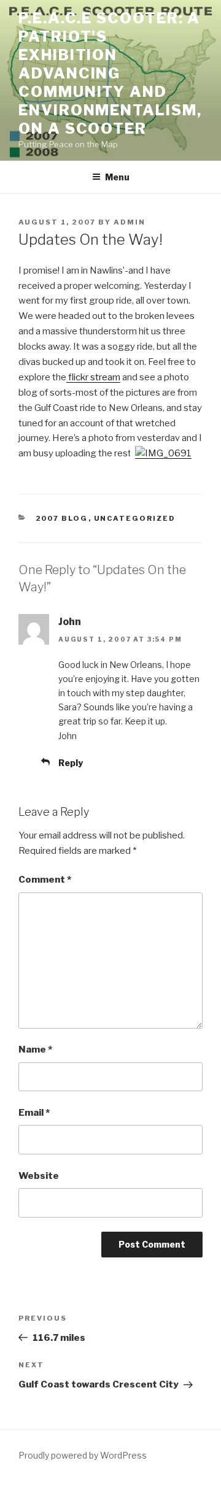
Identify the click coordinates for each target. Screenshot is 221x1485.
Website (38, 1175)
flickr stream (93, 377)
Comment (44, 879)
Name (35, 1049)
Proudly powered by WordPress (82, 1455)
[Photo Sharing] (163, 453)
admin (129, 222)
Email (34, 1112)
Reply (70, 763)
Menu (117, 177)
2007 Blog (62, 518)
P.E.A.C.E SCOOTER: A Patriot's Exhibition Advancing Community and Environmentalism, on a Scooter (110, 73)
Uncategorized (135, 518)
